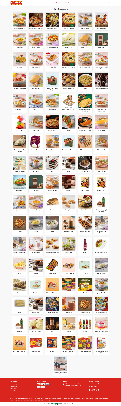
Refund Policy (13, 390)
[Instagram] (92, 390)
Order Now (68, 2)
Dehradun (41, 398)
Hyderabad (78, 398)
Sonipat (35, 400)
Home (53, 2)
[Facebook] (89, 390)
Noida (11, 400)
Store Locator (59, 2)
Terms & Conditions (14, 384)
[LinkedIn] (98, 390)
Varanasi (48, 400)
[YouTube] (94, 390)
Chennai (36, 398)
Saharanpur (21, 400)
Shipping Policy (13, 392)
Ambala (20, 398)
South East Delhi (41, 400)
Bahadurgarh (25, 398)
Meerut (101, 398)
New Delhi (105, 398)
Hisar (73, 398)
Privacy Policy (13, 386)
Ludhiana (96, 398)
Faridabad (49, 398)
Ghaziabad (55, 398)
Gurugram (68, 398)
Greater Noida (62, 398)
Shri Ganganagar (28, 400)
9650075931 (94, 386)
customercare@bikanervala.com (98, 383)
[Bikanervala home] (30, 3)
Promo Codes (13, 388)
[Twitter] (96, 390)
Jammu (86, 398)
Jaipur (82, 398)
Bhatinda (31, 398)
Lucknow (91, 398)
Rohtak (15, 400)
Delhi (45, 398)
